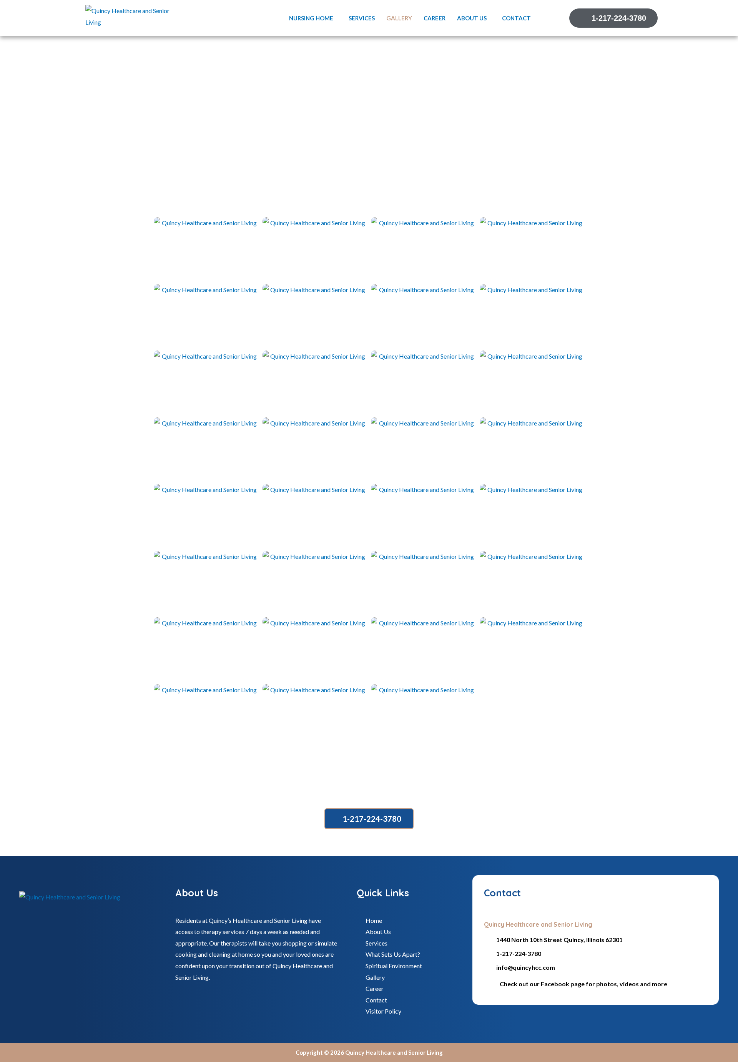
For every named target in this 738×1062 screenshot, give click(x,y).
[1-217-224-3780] (487, 954)
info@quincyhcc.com (525, 967)
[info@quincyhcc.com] (487, 967)
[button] (313, 18)
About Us (472, 18)
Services (362, 18)
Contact (516, 18)
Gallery (399, 18)
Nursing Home (311, 18)
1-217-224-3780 (518, 953)
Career (434, 18)
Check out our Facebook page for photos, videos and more (583, 983)
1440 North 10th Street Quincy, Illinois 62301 (559, 939)
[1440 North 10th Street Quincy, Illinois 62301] (487, 940)
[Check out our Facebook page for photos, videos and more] (489, 984)
